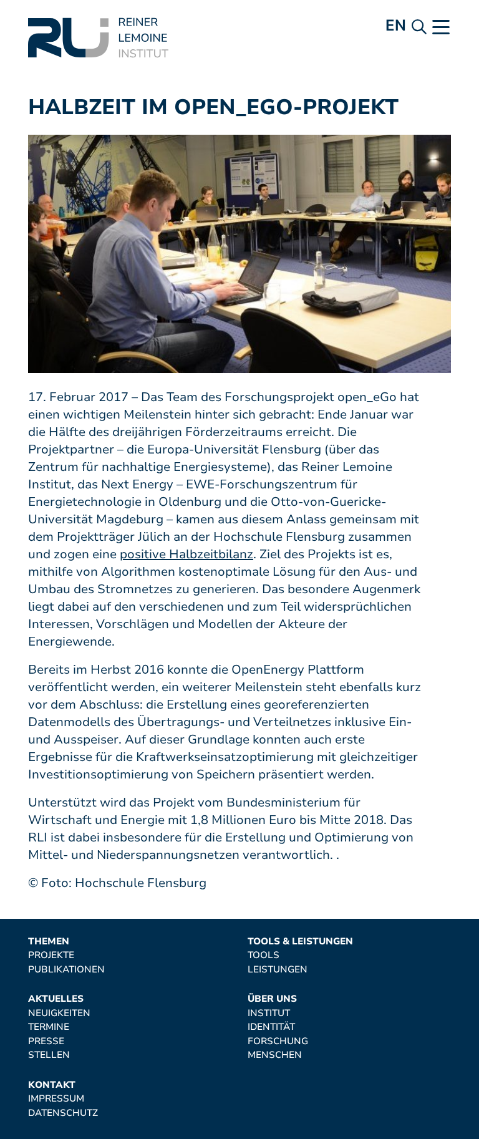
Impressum (56, 1098)
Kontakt (51, 1085)
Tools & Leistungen (300, 941)
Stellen (49, 1055)
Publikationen (66, 969)
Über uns (272, 999)
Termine (48, 1027)
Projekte (51, 955)
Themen (48, 941)
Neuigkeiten (59, 1013)
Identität (271, 1027)
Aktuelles (56, 999)
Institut (269, 1013)
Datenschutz (63, 1113)
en (395, 25)
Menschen (275, 1055)
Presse (46, 1041)
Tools (263, 955)
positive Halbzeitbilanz (186, 554)
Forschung (278, 1041)
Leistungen (277, 969)
